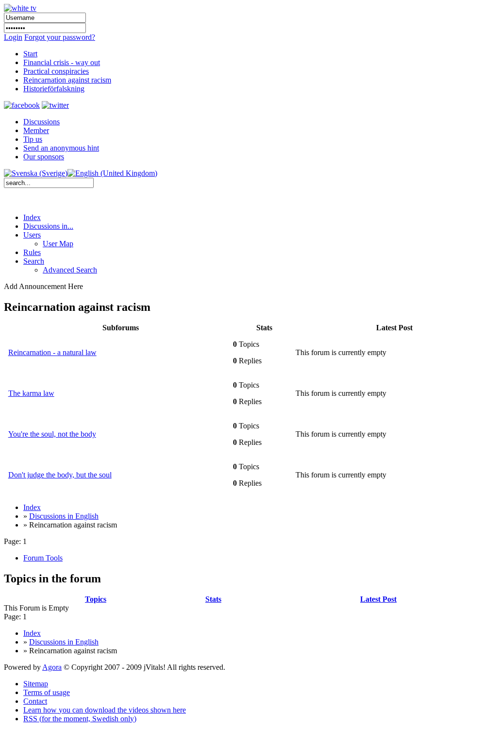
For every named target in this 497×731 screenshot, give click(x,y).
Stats (213, 599)
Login (13, 37)
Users (32, 235)
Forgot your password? (59, 37)
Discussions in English (64, 516)
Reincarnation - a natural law (52, 352)
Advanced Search (70, 270)
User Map (58, 243)
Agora (52, 667)
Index (32, 217)
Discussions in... (48, 226)
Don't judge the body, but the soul (60, 475)
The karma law (31, 393)
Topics (95, 599)
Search (33, 261)
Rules (32, 252)
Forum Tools (43, 558)
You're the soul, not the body (52, 434)
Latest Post (378, 599)
